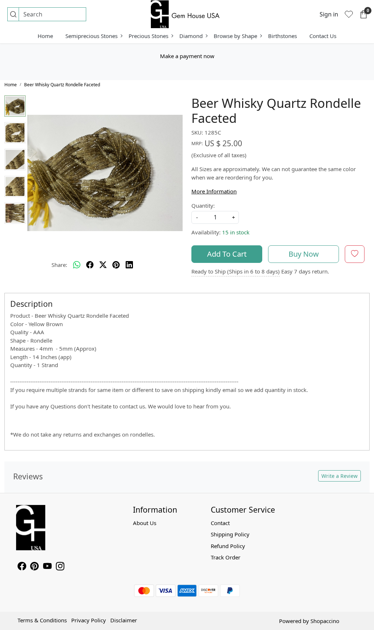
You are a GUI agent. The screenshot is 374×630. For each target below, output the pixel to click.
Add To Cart (227, 254)
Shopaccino (324, 621)
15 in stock (235, 232)
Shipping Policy (230, 534)
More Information (214, 191)
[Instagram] (60, 567)
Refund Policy (228, 546)
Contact (220, 523)
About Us (144, 523)
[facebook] (89, 265)
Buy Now (304, 254)
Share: (59, 264)
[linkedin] (129, 265)
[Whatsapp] (76, 265)
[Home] (187, 14)
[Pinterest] (34, 567)
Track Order (225, 557)
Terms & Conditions (42, 620)
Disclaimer (123, 620)
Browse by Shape (235, 35)
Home (45, 35)
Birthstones (282, 35)
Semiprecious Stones (91, 35)
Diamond (191, 35)
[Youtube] (47, 567)
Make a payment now (187, 56)
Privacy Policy (88, 620)
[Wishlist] (348, 14)
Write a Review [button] (339, 475)
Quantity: (203, 205)
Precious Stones (148, 35)
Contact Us (322, 35)
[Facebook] (21, 567)
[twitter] (103, 265)
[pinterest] (116, 265)
